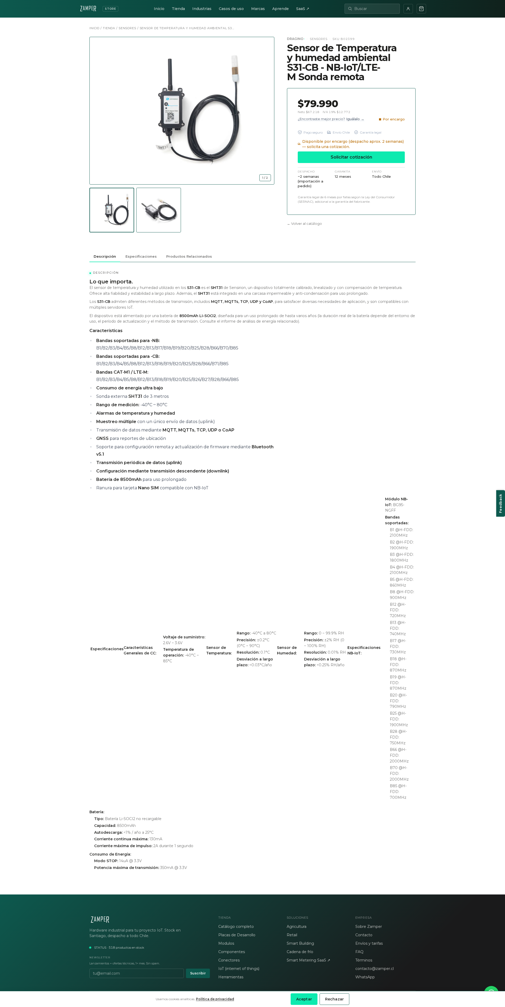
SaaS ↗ (302, 8)
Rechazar (334, 999)
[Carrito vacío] (421, 8)
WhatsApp (365, 977)
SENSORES (127, 28)
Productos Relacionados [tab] (189, 256)
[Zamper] (149, 920)
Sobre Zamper (368, 926)
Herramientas (230, 977)
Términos (363, 960)
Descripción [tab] (105, 256)
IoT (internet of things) (238, 968)
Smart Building (300, 943)
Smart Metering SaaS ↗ (308, 960)
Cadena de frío (300, 951)
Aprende (280, 8)
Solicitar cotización (351, 156)
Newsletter (99, 957)
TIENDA (109, 28)
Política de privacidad (215, 999)
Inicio (159, 8)
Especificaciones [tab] (141, 256)
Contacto (363, 935)
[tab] (111, 210)
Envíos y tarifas (369, 943)
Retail (292, 935)
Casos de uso (231, 8)
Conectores (229, 960)
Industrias (201, 8)
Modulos (226, 943)
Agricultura (296, 926)
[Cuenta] (408, 8)
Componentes (231, 951)
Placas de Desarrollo (236, 935)
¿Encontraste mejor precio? (331, 118)
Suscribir (198, 973)
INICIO (94, 28)
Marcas (258, 8)
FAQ (359, 951)
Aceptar (304, 999)
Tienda (178, 8)
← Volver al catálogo (304, 223)
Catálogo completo (236, 926)
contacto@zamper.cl (374, 968)
